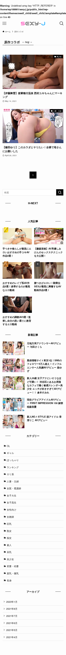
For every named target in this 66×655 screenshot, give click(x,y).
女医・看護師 (14, 488)
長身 (9, 580)
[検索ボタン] (61, 23)
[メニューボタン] (4, 23)
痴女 (9, 538)
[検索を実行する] (59, 192)
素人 (9, 545)
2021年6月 (11, 623)
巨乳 (9, 523)
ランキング (13, 467)
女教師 (10, 516)
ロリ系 (10, 474)
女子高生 (11, 502)
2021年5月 (11, 630)
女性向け (11, 509)
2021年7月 (11, 616)
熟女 (9, 531)
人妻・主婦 (13, 481)
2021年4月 (11, 637)
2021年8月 (11, 608)
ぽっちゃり (13, 460)
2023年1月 (11, 601)
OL (8, 446)
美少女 (10, 559)
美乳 (9, 552)
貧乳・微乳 (13, 573)
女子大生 (11, 495)
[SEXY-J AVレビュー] (33, 23)
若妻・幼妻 (13, 566)
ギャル (10, 453)
